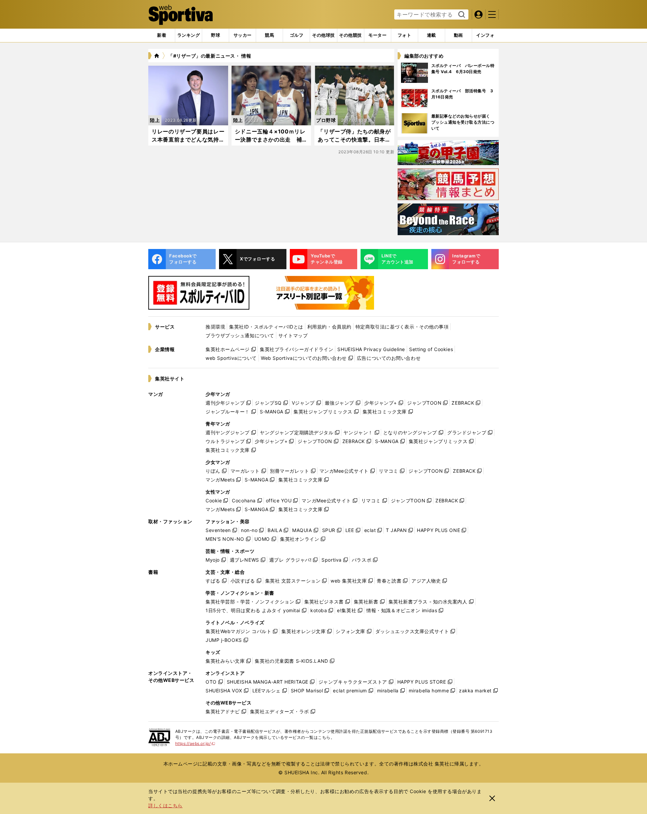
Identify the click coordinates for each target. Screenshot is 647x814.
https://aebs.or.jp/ (195, 743)
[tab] (215, 35)
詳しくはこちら (165, 805)
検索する (460, 15)
